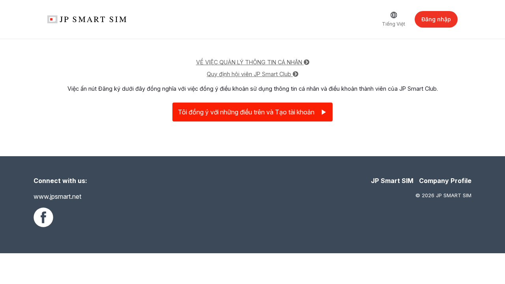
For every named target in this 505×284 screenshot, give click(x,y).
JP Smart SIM (392, 181)
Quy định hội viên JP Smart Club (250, 74)
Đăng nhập (436, 19)
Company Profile (445, 181)
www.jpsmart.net (57, 196)
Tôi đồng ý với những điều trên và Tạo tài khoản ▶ (252, 112)
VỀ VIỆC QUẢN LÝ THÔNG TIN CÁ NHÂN (250, 62)
